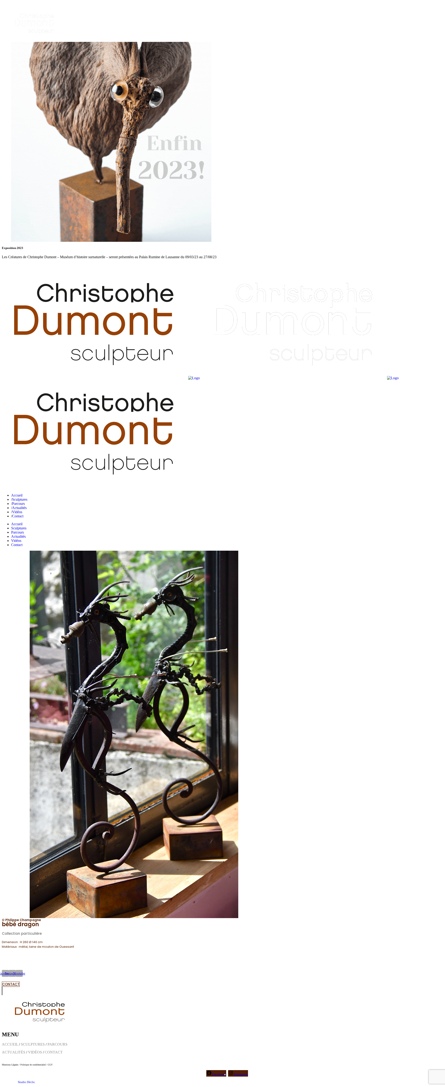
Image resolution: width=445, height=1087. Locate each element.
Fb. (4, 265)
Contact (31, 265)
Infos (20, 265)
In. (11, 265)
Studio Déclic (26, 1082)
